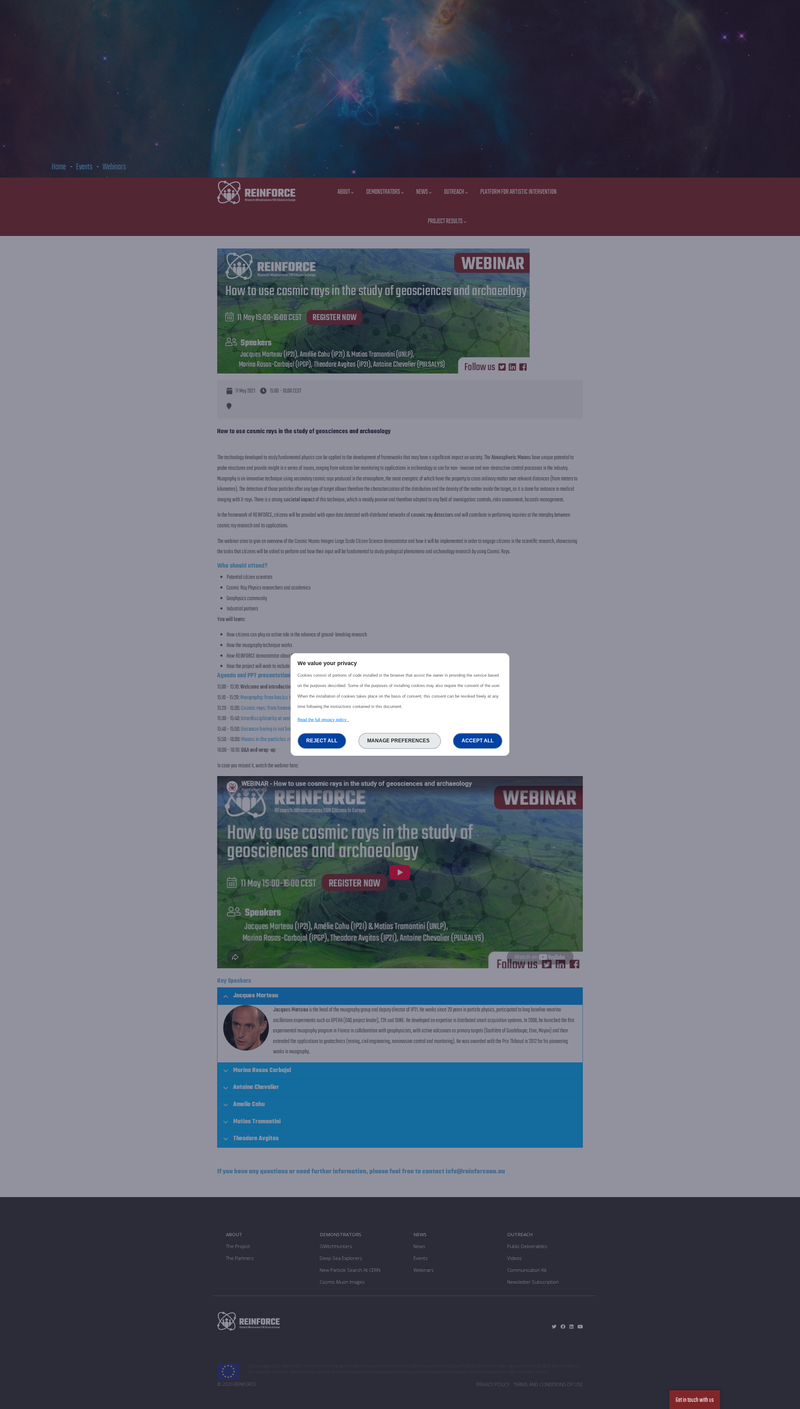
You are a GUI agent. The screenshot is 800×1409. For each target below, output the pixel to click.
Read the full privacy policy (323, 719)
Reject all (322, 740)
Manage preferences (399, 740)
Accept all (478, 740)
